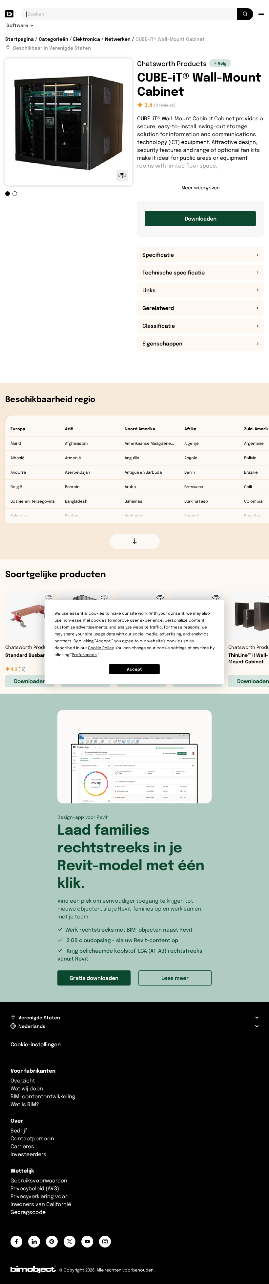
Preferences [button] (84, 655)
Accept (134, 669)
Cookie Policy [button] (101, 648)
